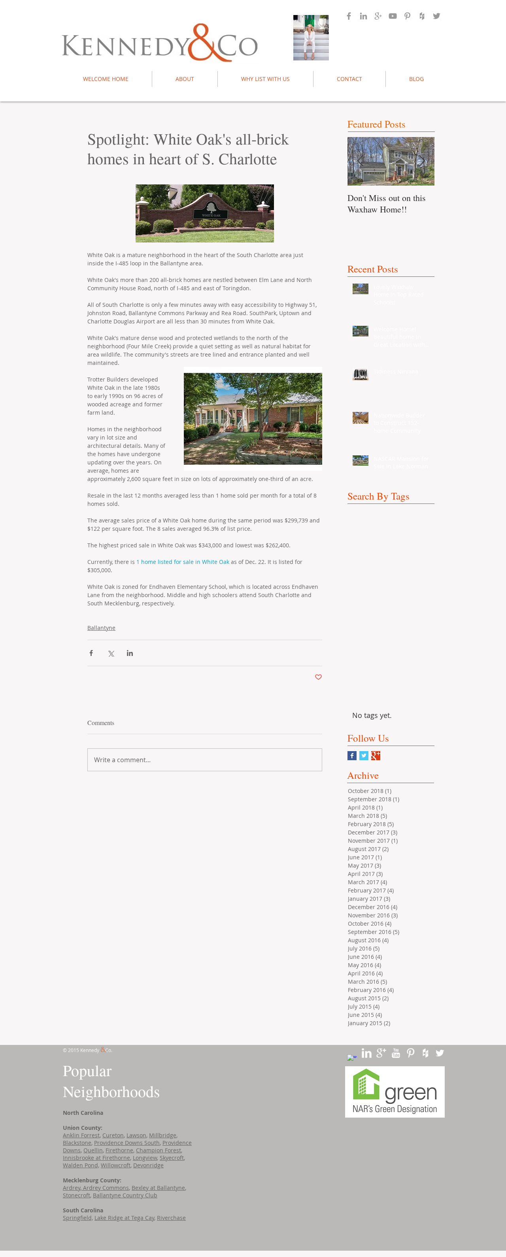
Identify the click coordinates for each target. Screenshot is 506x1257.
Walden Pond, (81, 1165)
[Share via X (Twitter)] (110, 653)
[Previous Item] (360, 161)
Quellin (93, 1150)
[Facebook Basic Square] (352, 755)
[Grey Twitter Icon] (437, 16)
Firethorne (119, 1150)
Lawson (136, 1135)
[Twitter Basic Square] (363, 755)
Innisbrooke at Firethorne (96, 1157)
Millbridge (162, 1135)
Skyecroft (172, 1157)
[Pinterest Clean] (410, 1053)
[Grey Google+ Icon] (378, 16)
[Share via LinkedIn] (130, 653)
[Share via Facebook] (91, 653)
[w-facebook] (352, 1059)
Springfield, (78, 1217)
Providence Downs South (127, 1142)
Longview (145, 1157)
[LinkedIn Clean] (367, 1053)
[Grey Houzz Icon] (422, 16)
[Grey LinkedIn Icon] (363, 16)
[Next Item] (421, 161)
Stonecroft (76, 1195)
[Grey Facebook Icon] (349, 16)
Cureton (113, 1135)
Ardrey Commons (105, 1187)
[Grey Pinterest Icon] (407, 16)
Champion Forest (158, 1150)
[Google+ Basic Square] (375, 755)
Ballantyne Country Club (125, 1195)
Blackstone (77, 1142)
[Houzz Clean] (425, 1053)
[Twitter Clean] (440, 1053)
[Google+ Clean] (381, 1053)
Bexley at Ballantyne (158, 1187)
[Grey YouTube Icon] (393, 16)
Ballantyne (101, 627)
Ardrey (71, 1187)
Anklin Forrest (81, 1135)
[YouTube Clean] (396, 1053)
